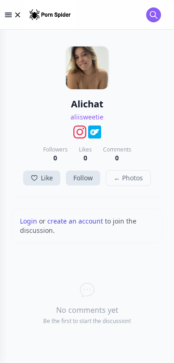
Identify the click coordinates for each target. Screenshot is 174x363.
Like (47, 177)
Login (28, 221)
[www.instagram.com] (79, 132)
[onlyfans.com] (94, 132)
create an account (75, 221)
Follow (83, 177)
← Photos (128, 177)
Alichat (87, 104)
